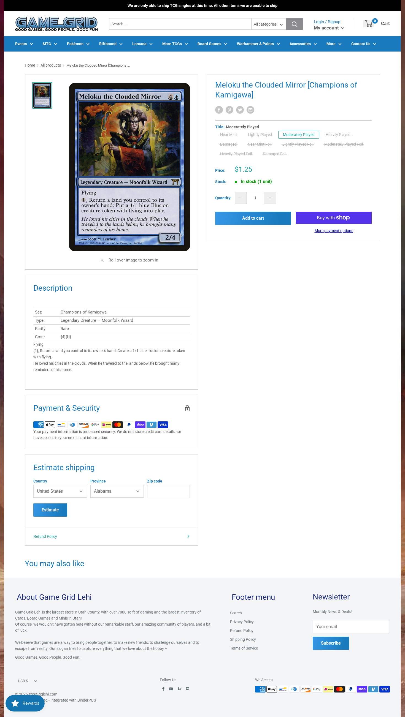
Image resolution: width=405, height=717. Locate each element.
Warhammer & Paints (255, 44)
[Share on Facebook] (219, 110)
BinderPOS (86, 700)
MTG (47, 44)
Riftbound (108, 44)
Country (40, 481)
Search (236, 613)
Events (21, 44)
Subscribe (331, 643)
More (331, 44)
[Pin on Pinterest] (229, 110)
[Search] (294, 24)
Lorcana (139, 44)
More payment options (334, 230)
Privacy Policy (242, 622)
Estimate (50, 509)
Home (30, 65)
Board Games (209, 44)
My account (327, 28)
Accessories (300, 44)
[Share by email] (250, 110)
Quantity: (223, 198)
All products (50, 65)
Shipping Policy (243, 639)
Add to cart (253, 218)
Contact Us (360, 44)
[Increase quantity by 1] (270, 198)
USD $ (23, 681)
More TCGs (172, 44)
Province (98, 481)
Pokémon (75, 44)
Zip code (154, 481)
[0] (368, 23)
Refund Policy (45, 536)
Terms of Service (244, 648)
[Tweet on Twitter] (240, 110)
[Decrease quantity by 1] (241, 198)
